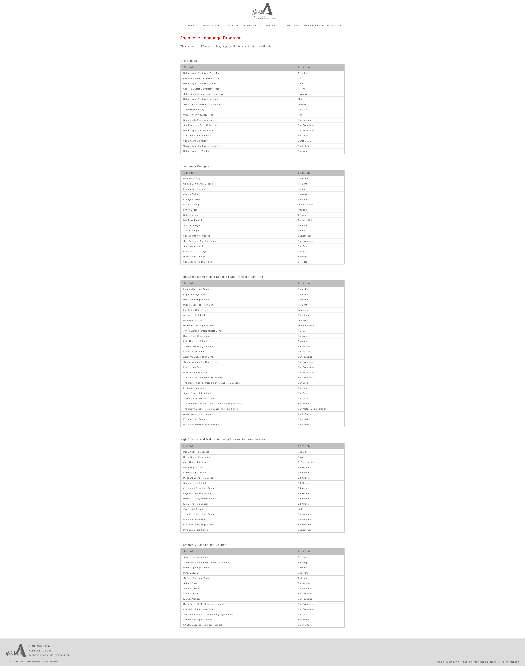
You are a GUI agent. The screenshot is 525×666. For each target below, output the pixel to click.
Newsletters (272, 25)
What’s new (209, 25)
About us (230, 25)
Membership (250, 25)
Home (191, 25)
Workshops (293, 25)
